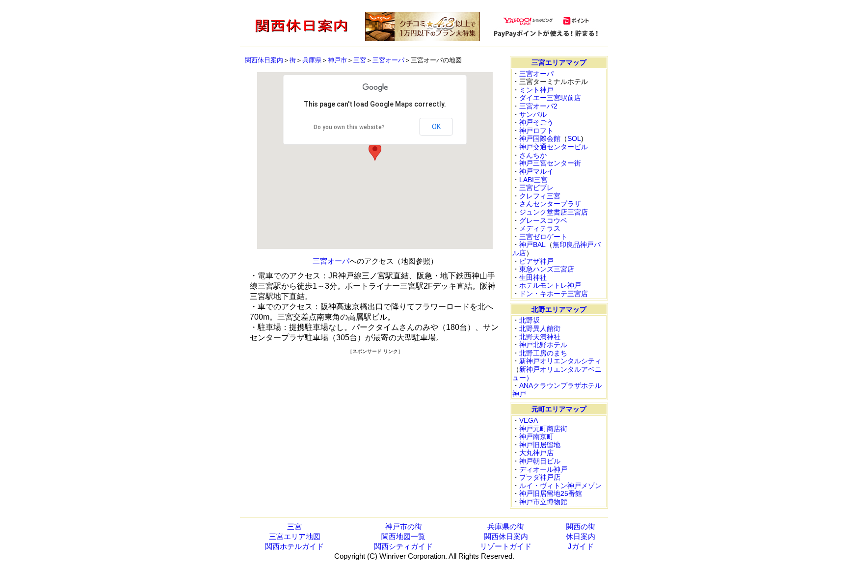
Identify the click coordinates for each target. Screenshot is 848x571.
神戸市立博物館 (543, 502)
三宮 (359, 60)
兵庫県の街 (505, 526)
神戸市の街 (403, 526)
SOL (574, 138)
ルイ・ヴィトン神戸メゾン (560, 485)
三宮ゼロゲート (543, 237)
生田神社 (533, 277)
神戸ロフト (536, 131)
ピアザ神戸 (536, 261)
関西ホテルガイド (294, 546)
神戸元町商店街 (543, 429)
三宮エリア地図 (294, 536)
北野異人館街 (539, 328)
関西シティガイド (403, 546)
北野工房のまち (543, 353)
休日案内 (580, 536)
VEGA (528, 420)
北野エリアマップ (558, 309)
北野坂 (529, 320)
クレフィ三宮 (539, 196)
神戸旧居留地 (539, 445)
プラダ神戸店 (539, 477)
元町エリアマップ (558, 409)
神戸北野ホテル (543, 345)
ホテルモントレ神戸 (550, 285)
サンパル (533, 114)
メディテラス (539, 228)
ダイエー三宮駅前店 (550, 98)
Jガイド (581, 546)
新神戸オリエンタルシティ (560, 361)
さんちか (533, 155)
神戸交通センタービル (553, 147)
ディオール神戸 (543, 469)
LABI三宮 (533, 180)
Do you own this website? (349, 127)
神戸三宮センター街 (550, 163)
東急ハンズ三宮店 (546, 269)
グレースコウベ (543, 220)
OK (436, 127)
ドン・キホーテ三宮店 (553, 294)
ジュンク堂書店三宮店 (553, 212)
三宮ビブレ (536, 187)
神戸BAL (532, 244)
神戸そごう (536, 122)
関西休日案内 (264, 60)
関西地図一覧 (403, 536)
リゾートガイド (505, 546)
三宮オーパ (388, 60)
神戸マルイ (536, 171)
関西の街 (580, 526)
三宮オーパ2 (538, 106)
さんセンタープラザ (550, 204)
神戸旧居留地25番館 (550, 493)
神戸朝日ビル (539, 461)
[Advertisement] (374, 423)
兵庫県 (311, 60)
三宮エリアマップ (558, 62)
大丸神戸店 (536, 453)
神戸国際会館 (539, 138)
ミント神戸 (536, 90)
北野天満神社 (539, 337)
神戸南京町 (536, 436)
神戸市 (337, 60)
